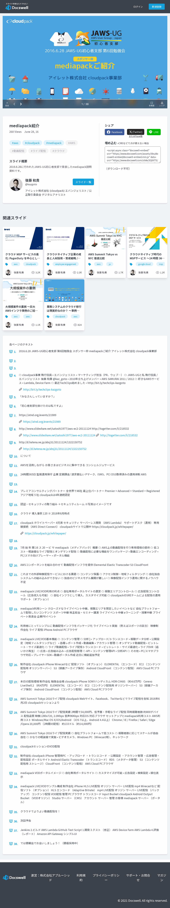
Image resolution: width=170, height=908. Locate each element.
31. (16, 747)
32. (16, 756)
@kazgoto (31, 184)
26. (16, 665)
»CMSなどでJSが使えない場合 (133, 143)
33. (16, 773)
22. (16, 592)
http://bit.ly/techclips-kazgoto (42, 389)
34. (16, 787)
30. (16, 734)
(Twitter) (137, 132)
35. (16, 812)
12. (16, 475)
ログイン (138, 6)
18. (16, 541)
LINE (156, 132)
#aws (15, 143)
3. (15, 368)
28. (16, 699)
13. (16, 484)
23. (16, 609)
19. (16, 548)
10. (16, 456)
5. (15, 397)
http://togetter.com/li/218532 (119, 435)
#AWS (71, 143)
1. (15, 352)
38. (16, 844)
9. (15, 443)
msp (161, 264)
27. (16, 682)
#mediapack (53, 143)
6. (15, 406)
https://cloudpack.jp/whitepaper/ (45, 533)
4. (15, 375)
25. (16, 640)
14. (16, 491)
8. (15, 429)
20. (16, 565)
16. (16, 514)
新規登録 (156, 6)
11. (16, 466)
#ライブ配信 (38, 151)
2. (15, 361)
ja (110, 264)
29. (16, 712)
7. (15, 416)
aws (15, 264)
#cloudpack (32, 143)
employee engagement (65, 264)
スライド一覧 (83, 182)
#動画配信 (18, 151)
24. (16, 626)
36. (16, 821)
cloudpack (31, 264)
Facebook (117, 132)
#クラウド (58, 151)
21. (16, 575)
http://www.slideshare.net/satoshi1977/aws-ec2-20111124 (59, 435)
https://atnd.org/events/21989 (42, 422)
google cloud (144, 264)
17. (16, 523)
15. (16, 505)
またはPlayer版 (135, 136)
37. (16, 830)
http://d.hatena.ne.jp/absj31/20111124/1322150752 (54, 449)
